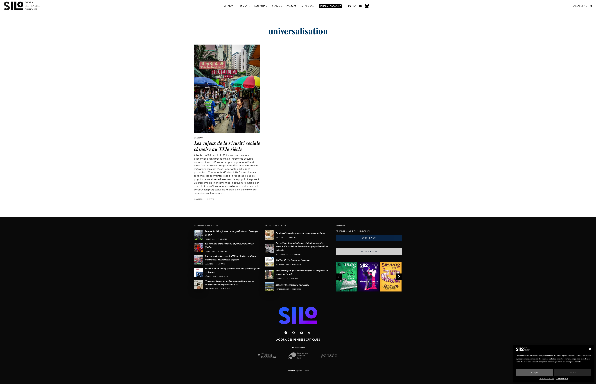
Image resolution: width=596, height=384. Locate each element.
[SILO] (23, 6)
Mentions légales (562, 378)
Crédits (306, 370)
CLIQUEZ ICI (369, 238)
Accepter (534, 372)
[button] (589, 349)
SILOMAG (198, 138)
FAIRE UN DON (369, 251)
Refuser (572, 372)
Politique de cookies (547, 378)
